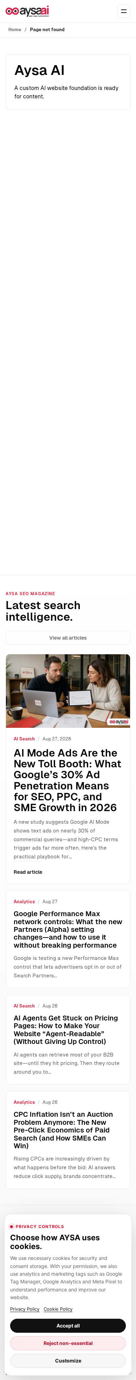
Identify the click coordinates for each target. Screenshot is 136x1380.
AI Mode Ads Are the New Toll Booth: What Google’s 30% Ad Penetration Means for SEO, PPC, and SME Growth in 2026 (67, 780)
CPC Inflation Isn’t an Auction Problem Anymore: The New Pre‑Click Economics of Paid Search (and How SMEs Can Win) (63, 1130)
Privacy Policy (24, 1309)
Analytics (24, 901)
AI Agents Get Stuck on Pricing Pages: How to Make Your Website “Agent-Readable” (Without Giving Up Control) (66, 1029)
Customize (68, 1361)
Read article (28, 872)
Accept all (68, 1326)
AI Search (24, 738)
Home (14, 29)
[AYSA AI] (27, 11)
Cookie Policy (58, 1309)
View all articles (68, 638)
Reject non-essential (68, 1343)
